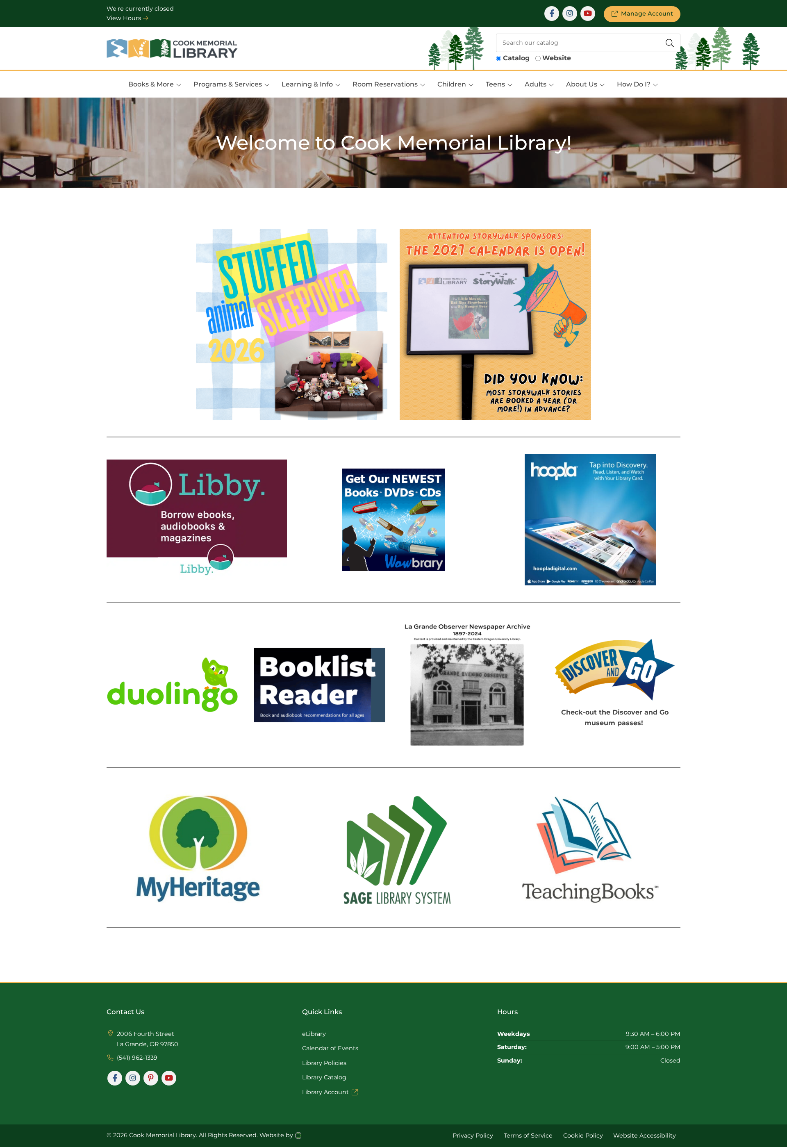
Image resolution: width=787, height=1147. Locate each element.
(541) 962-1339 (137, 1057)
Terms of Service (528, 1135)
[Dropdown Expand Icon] (178, 85)
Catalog (516, 58)
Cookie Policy (583, 1135)
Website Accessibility (644, 1135)
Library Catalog (324, 1077)
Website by (277, 1135)
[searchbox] (588, 43)
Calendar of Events (330, 1048)
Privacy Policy (473, 1135)
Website (556, 58)
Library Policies (324, 1063)
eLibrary (314, 1034)
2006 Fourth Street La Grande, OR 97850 (147, 1039)
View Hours (125, 18)
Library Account (325, 1092)
